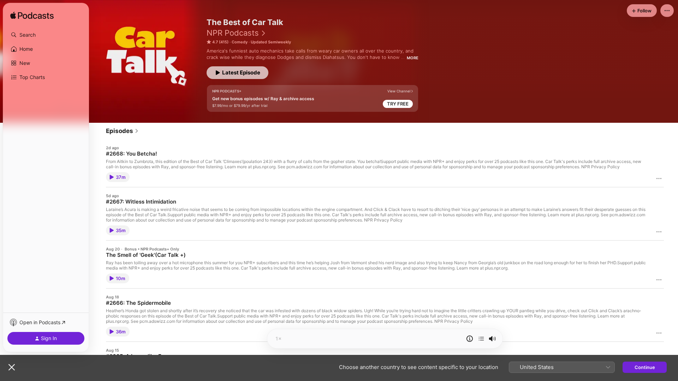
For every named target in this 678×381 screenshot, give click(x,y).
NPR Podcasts (233, 32)
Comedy (240, 42)
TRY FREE (398, 104)
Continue (645, 367)
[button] (46, 35)
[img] (32, 15)
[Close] (11, 367)
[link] (122, 131)
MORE (412, 57)
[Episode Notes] (469, 339)
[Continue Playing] (481, 339)
